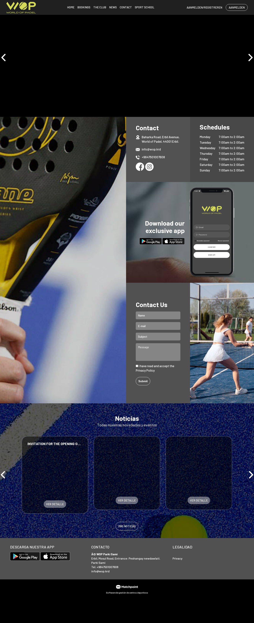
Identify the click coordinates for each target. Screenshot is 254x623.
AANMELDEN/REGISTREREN (204, 7)
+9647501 (148, 157)
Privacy (177, 558)
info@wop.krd (151, 149)
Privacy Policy (145, 370)
